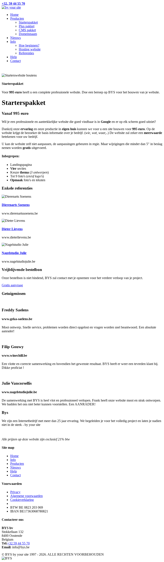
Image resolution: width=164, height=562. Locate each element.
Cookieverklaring (22, 500)
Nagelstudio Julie (14, 253)
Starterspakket (28, 22)
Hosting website (30, 49)
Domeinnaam (28, 34)
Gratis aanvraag (12, 285)
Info (13, 41)
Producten (17, 18)
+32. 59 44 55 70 (13, 3)
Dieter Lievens (12, 229)
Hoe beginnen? (29, 45)
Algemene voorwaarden (26, 496)
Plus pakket (26, 26)
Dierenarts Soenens (16, 205)
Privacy (15, 492)
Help (13, 57)
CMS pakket (27, 30)
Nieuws (15, 38)
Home (14, 14)
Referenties (26, 53)
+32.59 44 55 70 (18, 543)
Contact (15, 61)
